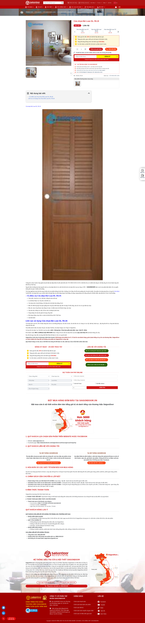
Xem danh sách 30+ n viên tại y (95, 462)
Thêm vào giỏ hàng (96, 49)
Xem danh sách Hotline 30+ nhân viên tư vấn (96, 355)
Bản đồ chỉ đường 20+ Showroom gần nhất (96, 350)
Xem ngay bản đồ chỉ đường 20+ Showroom (48, 462)
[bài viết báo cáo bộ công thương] (36, 610)
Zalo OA (103, 610)
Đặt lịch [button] (142, 172)
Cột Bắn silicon (100, 383)
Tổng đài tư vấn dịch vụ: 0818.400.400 (57, 586)
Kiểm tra (102, 387)
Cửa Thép (49, 7)
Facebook (103, 601)
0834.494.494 (112, 49)
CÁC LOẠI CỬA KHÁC (76, 7)
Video (104, 2)
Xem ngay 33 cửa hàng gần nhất (46, 582)
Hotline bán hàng (73, 2)
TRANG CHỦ (29, 12)
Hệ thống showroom (84, 2)
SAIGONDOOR (91, 287)
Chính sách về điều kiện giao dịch (83, 613)
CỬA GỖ (40, 7)
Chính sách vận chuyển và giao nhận (83, 610)
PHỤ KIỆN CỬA (90, 7)
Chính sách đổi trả (78, 607)
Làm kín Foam (77, 383)
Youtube (103, 604)
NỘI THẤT (101, 7)
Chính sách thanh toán (80, 601)
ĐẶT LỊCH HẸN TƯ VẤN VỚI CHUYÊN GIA (96, 359)
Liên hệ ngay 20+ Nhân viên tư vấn (67, 582)
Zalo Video (103, 614)
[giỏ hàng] (116, 7)
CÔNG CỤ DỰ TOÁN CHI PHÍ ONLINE (96, 364)
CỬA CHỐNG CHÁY (61, 7)
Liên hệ (109, 2)
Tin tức (99, 2)
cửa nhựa (116, 291)
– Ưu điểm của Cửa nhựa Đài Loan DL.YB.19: (40, 96)
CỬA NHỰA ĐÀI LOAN (49, 12)
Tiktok (101, 607)
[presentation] (26, 73)
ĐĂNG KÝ (107, 56)
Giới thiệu (92, 2)
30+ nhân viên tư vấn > (98, 72)
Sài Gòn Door (47, 335)
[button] (3, 607)
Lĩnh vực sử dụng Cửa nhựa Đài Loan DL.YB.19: (41, 98)
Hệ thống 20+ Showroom (86, 72)
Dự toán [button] (142, 177)
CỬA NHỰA (29, 7)
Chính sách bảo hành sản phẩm (82, 604)
